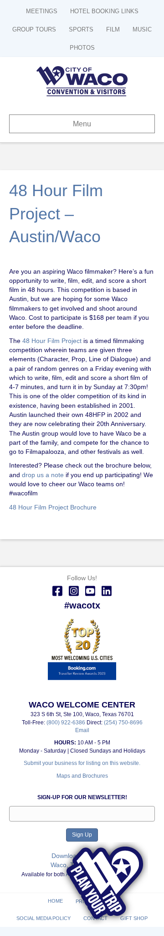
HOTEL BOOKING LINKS (104, 11)
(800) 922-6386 (66, 722)
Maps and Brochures (82, 776)
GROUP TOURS (34, 29)
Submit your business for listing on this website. (82, 763)
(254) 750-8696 (123, 722)
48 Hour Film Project (52, 340)
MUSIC (142, 29)
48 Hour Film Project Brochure (53, 507)
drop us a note (42, 474)
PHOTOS (82, 47)
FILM (113, 29)
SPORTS (81, 29)
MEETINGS (41, 11)
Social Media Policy (43, 918)
